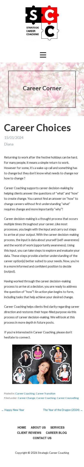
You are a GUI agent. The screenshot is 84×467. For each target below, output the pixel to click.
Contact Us (42, 438)
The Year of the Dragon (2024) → (63, 409)
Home (22, 427)
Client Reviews (29, 433)
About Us (38, 427)
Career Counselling (68, 397)
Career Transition (45, 393)
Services (57, 427)
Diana (8, 144)
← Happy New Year (12, 409)
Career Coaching (25, 393)
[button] (43, 55)
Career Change (26, 397)
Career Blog (56, 433)
